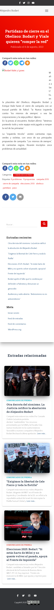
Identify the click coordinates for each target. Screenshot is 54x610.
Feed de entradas (15, 318)
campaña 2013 (42, 179)
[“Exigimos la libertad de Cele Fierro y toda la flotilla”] (27, 458)
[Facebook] (4, 62)
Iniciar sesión (13, 313)
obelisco (39, 184)
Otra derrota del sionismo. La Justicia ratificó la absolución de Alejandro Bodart (26, 408)
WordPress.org (14, 329)
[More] (27, 62)
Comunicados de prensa (23, 175)
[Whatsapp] (16, 62)
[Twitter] (10, 62)
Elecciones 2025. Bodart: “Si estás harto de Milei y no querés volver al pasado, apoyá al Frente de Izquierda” (27, 269)
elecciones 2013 (27, 184)
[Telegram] (21, 62)
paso (14, 188)
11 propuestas (29, 179)
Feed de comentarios (17, 324)
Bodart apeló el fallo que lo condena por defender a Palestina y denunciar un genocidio (25, 284)
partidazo (7, 188)
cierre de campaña (11, 184)
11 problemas (16, 179)
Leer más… (41, 433)
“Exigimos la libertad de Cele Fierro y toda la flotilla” (25, 483)
